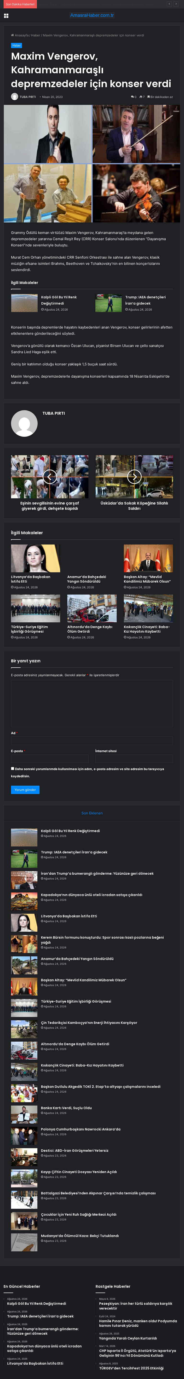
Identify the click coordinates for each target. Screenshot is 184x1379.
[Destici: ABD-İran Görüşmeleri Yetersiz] (24, 1157)
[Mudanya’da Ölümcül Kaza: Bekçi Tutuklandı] (24, 1242)
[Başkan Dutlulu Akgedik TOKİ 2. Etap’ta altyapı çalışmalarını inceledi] (24, 1093)
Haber (35, 35)
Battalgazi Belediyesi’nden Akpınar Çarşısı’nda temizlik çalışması (98, 1193)
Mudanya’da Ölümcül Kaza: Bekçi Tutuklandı (80, 1235)
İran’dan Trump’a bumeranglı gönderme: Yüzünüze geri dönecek (97, 873)
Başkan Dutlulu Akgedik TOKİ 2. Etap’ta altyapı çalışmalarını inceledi (101, 1086)
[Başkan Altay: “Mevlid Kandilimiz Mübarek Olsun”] (148, 558)
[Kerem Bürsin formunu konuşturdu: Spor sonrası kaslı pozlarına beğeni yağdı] (24, 944)
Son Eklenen (92, 813)
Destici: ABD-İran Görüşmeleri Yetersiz (75, 1150)
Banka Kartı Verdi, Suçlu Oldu (66, 1108)
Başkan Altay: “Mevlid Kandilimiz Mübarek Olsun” (147, 579)
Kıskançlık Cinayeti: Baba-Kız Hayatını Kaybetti (147, 629)
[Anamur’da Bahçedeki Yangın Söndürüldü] (91, 558)
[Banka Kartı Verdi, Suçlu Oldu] (24, 1115)
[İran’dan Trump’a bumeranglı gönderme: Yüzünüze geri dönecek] (24, 880)
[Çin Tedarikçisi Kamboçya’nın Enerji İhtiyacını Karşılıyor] (24, 1029)
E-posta (18, 751)
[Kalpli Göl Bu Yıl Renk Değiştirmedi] (24, 303)
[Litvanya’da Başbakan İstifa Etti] (35, 558)
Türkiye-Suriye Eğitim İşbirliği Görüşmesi (29, 629)
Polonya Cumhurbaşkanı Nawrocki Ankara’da (81, 1129)
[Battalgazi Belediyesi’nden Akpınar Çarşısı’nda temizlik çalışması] (24, 1200)
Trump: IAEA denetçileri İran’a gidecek (74, 852)
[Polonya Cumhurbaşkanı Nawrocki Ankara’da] (24, 1136)
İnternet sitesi (106, 751)
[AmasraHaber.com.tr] (92, 15)
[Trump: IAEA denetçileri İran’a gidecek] (108, 303)
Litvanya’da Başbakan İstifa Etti (30, 579)
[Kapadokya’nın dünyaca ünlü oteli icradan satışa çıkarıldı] (24, 901)
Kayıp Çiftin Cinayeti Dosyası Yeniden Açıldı (79, 1171)
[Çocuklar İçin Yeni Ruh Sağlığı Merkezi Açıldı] (24, 1221)
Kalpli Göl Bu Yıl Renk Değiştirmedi (70, 831)
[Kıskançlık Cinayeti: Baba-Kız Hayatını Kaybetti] (148, 608)
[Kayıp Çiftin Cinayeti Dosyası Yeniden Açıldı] (24, 1178)
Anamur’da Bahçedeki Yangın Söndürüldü (69, 4)
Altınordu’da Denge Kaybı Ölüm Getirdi (89, 629)
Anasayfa (21, 35)
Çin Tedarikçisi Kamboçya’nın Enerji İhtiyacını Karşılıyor (89, 1022)
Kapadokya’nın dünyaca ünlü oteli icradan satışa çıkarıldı (91, 894)
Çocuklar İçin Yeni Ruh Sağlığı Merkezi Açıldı (78, 1214)
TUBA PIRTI (28, 97)
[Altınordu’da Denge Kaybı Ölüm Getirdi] (91, 608)
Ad (14, 733)
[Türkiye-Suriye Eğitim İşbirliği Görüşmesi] (35, 608)
